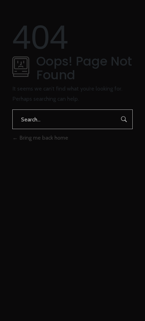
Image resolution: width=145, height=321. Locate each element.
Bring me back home (43, 137)
